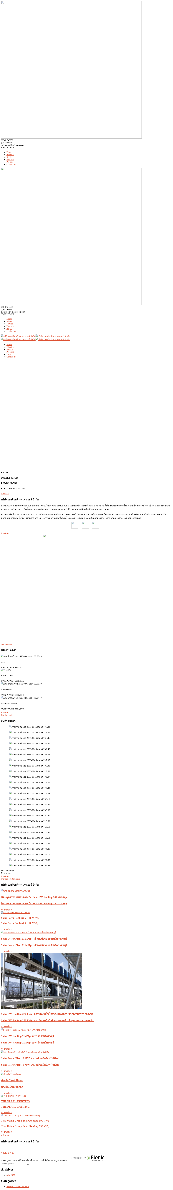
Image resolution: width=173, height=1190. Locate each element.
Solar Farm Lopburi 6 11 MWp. (20, 917)
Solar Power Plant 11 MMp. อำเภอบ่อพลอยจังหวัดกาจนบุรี (34, 938)
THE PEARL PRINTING (15, 1101)
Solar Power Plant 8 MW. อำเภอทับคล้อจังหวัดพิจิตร (30, 1058)
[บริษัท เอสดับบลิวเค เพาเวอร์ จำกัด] (18, 336)
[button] (86, 870)
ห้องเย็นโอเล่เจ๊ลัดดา (12, 1080)
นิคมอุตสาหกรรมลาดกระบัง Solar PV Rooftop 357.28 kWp (34, 897)
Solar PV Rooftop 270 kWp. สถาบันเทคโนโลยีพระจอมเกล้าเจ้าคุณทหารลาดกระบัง (47, 1013)
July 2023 (10, 1175)
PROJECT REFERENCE (17, 1186)
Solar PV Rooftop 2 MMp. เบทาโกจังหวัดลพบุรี (27, 1036)
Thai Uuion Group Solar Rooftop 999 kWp (25, 1120)
